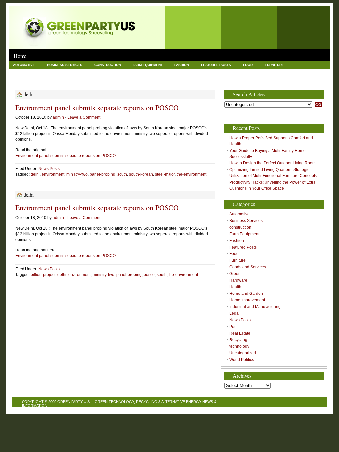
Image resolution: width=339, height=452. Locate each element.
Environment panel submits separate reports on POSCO (97, 107)
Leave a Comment (83, 117)
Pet (50, 80)
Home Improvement (206, 72)
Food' (248, 65)
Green (69, 72)
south (122, 174)
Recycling (110, 80)
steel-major (165, 174)
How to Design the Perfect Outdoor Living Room (272, 163)
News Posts (24, 80)
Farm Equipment (148, 65)
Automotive (24, 65)
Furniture (274, 65)
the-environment (191, 174)
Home (20, 55)
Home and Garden (159, 72)
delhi (35, 174)
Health (124, 72)
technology (143, 80)
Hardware (96, 72)
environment (53, 174)
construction (107, 65)
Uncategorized (181, 80)
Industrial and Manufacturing (264, 72)
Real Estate (77, 80)
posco (149, 274)
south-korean (141, 174)
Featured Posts (216, 65)
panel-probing (102, 174)
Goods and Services (32, 72)
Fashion (181, 65)
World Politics (222, 80)
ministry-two (77, 174)
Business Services (64, 65)
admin (58, 117)
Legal (310, 72)
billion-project (43, 274)
